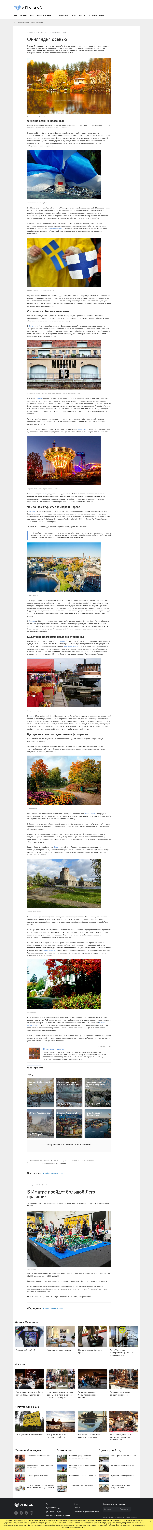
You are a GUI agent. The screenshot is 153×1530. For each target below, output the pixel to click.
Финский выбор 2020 (25, 1350)
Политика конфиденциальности (86, 1512)
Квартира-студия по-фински (59, 1350)
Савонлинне (33, 917)
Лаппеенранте (59, 641)
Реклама (77, 1508)
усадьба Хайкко (48, 950)
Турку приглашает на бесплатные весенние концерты (88, 1395)
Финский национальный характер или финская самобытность (120, 1437)
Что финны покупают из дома (38, 1456)
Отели (82, 16)
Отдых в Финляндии (53, 1508)
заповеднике (90, 814)
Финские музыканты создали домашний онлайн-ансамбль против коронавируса (60, 1395)
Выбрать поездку (44, 16)
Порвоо (32, 621)
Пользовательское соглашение (57, 1516)
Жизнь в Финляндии (26, 1322)
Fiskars (44, 494)
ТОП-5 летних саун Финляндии (81, 1486)
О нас (101, 16)
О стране (23, 16)
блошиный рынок (71, 646)
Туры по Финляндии (53, 1512)
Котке (56, 847)
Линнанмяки (82, 429)
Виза (32, 16)
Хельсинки (33, 326)
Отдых (74, 16)
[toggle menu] (15, 15)
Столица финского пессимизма (29, 1434)
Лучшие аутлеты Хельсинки (37, 1476)
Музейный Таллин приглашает (123, 1476)
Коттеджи (92, 16)
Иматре (31, 716)
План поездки (61, 16)
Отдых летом (64, 1450)
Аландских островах (55, 229)
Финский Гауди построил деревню (82, 1476)
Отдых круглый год (110, 1450)
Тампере (32, 511)
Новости (20, 1364)
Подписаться (124, 1509)
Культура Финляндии (27, 1407)
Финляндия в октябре (54, 1049)
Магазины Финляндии (28, 1450)
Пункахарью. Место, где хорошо (123, 1456)
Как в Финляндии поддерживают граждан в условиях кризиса (121, 1352)
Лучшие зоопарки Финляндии (122, 1466)
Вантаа (39, 398)
